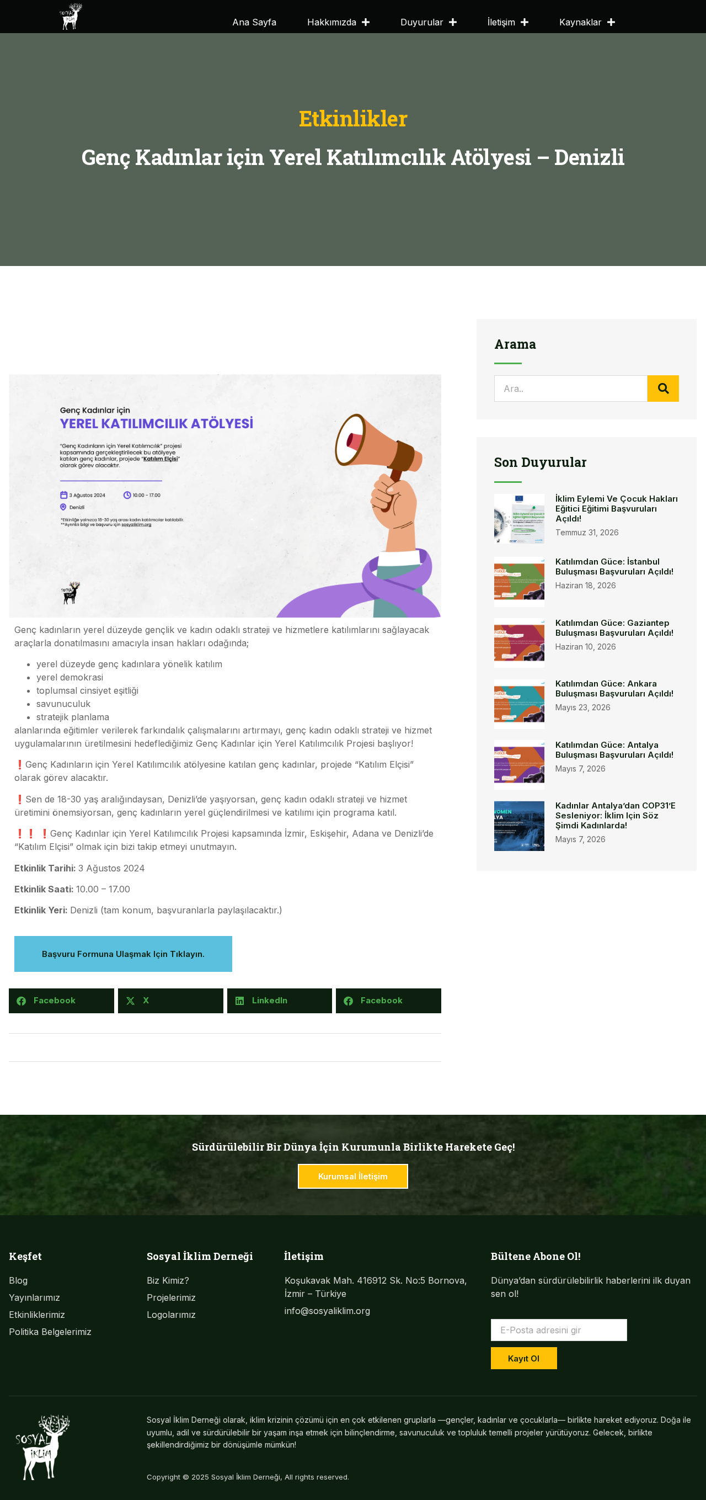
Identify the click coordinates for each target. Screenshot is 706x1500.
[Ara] (664, 388)
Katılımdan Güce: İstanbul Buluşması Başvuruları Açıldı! (614, 566)
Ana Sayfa (254, 22)
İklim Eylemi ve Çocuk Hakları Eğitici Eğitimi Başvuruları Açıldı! (616, 508)
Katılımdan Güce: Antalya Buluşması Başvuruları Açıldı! (614, 750)
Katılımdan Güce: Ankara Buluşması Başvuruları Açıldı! (614, 688)
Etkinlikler (353, 118)
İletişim (501, 22)
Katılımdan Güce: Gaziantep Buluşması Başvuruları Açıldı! (614, 628)
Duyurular (421, 22)
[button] (61, 1000)
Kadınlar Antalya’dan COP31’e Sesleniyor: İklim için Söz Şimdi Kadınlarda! (615, 815)
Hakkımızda (331, 22)
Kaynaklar (580, 22)
